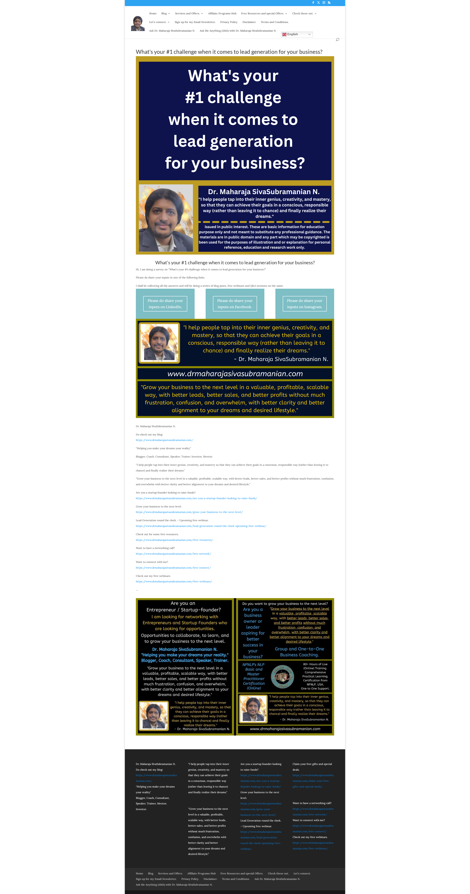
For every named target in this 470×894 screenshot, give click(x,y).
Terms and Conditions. (275, 22)
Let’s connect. (157, 22)
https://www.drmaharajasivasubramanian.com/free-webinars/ (174, 581)
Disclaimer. (249, 22)
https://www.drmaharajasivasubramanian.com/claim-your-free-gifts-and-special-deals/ (313, 781)
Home (153, 13)
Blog (164, 13)
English (292, 34)
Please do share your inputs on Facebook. (235, 303)
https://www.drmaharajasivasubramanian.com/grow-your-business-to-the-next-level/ (189, 512)
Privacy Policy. (229, 22)
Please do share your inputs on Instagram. (304, 303)
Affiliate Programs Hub (222, 13)
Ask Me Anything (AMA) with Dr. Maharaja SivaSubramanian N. (238, 30)
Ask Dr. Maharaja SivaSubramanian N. (172, 30)
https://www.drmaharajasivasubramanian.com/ (164, 440)
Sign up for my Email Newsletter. (195, 22)
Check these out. (302, 13)
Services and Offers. (187, 13)
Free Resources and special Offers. (262, 13)
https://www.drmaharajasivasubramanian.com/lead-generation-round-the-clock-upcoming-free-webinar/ (201, 526)
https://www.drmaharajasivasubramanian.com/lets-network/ (173, 553)
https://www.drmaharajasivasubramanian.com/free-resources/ (174, 540)
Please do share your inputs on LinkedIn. (165, 303)
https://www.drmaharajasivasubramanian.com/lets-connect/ (173, 567)
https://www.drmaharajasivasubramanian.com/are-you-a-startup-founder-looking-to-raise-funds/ (196, 498)
